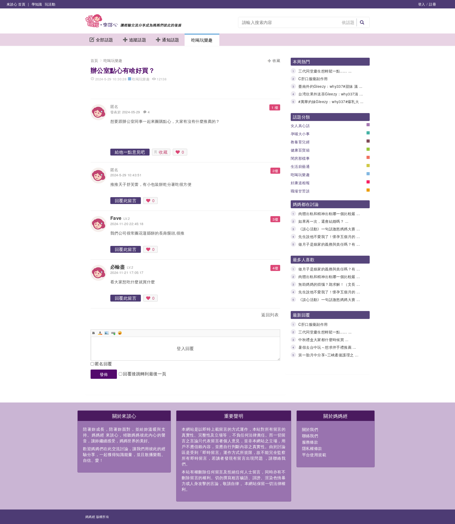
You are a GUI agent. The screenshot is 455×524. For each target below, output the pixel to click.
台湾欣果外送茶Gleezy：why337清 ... (330, 93)
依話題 (348, 22)
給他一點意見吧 (130, 152)
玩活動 (50, 4)
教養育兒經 (300, 141)
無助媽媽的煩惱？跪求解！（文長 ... (329, 284)
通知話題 (170, 40)
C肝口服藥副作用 (313, 78)
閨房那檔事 (300, 158)
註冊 (432, 4)
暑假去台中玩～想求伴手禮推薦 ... (327, 347)
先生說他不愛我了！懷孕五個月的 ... (329, 236)
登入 (421, 4)
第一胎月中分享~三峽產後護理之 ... (328, 354)
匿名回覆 (103, 364)
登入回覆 (185, 348)
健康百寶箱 (300, 150)
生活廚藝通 (300, 166)
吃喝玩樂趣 (202, 40)
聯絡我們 (310, 435)
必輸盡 (117, 266)
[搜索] (362, 22)
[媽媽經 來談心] (133, 26)
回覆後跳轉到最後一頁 (144, 374)
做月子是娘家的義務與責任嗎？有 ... (329, 244)
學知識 (37, 4)
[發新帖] (102, 315)
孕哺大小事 (300, 133)
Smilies (119, 333)
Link (113, 333)
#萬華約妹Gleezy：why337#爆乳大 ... (330, 101)
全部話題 (104, 40)
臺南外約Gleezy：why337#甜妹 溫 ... (330, 86)
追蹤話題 (137, 40)
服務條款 (310, 442)
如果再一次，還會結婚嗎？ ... (323, 221)
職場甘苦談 (300, 190)
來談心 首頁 (16, 4)
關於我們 (310, 429)
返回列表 (270, 315)
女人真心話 (300, 125)
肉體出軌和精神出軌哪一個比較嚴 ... (329, 213)
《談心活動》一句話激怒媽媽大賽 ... (329, 228)
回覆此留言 (125, 200)
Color (100, 333)
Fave (116, 218)
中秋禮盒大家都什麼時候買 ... (323, 339)
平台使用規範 (314, 454)
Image (106, 333)
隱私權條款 (312, 448)
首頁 (94, 60)
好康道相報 (300, 182)
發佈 (104, 374)
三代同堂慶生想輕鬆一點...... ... (325, 71)
